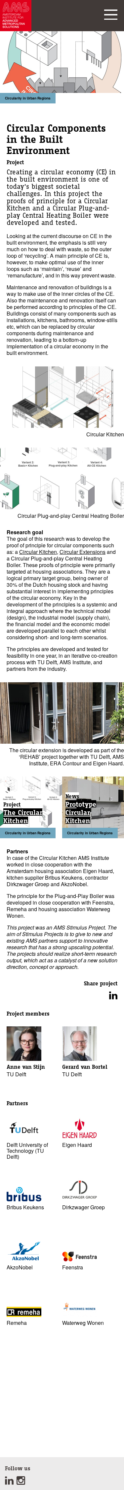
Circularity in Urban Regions (28, 98)
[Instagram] (22, 1482)
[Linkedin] (11, 1482)
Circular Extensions (82, 552)
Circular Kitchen (38, 552)
